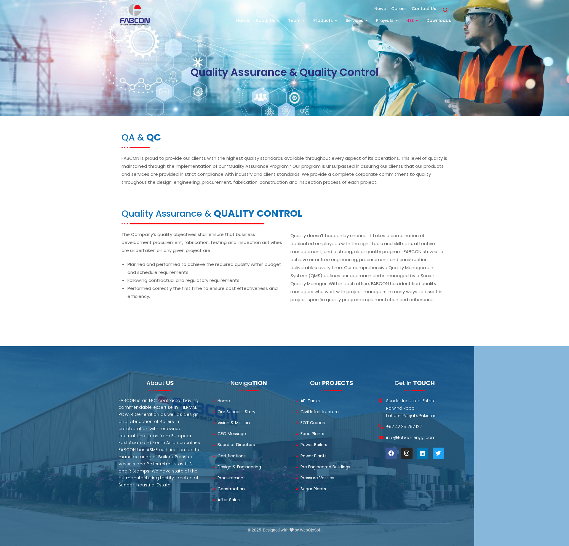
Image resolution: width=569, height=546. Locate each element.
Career (398, 9)
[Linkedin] (422, 453)
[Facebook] (391, 453)
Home (242, 20)
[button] (445, 10)
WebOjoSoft (311, 530)
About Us (265, 20)
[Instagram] (407, 453)
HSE (410, 20)
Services (354, 20)
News (380, 9)
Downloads (438, 20)
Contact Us (424, 9)
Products (323, 20)
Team (294, 20)
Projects (385, 20)
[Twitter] (438, 453)
